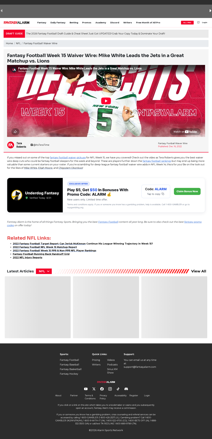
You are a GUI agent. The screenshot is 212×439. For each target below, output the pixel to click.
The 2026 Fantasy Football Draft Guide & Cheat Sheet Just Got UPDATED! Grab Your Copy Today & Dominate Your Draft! (95, 33)
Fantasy (41, 22)
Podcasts (112, 364)
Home (9, 43)
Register (133, 395)
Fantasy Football (69, 360)
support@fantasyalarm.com (140, 367)
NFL (18, 43)
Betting (74, 22)
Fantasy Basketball (71, 369)
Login (204, 22)
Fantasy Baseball (69, 364)
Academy (100, 22)
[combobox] (43, 271)
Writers (127, 22)
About (58, 395)
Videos (111, 360)
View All (198, 271)
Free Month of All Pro (148, 22)
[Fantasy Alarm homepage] (16, 22)
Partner (74, 395)
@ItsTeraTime (41, 145)
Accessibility (121, 395)
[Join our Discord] (198, 22)
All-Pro (187, 23)
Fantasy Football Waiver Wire (40, 43)
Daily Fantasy (57, 22)
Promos (86, 22)
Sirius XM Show (112, 371)
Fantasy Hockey (69, 373)
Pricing (96, 360)
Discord (114, 22)
